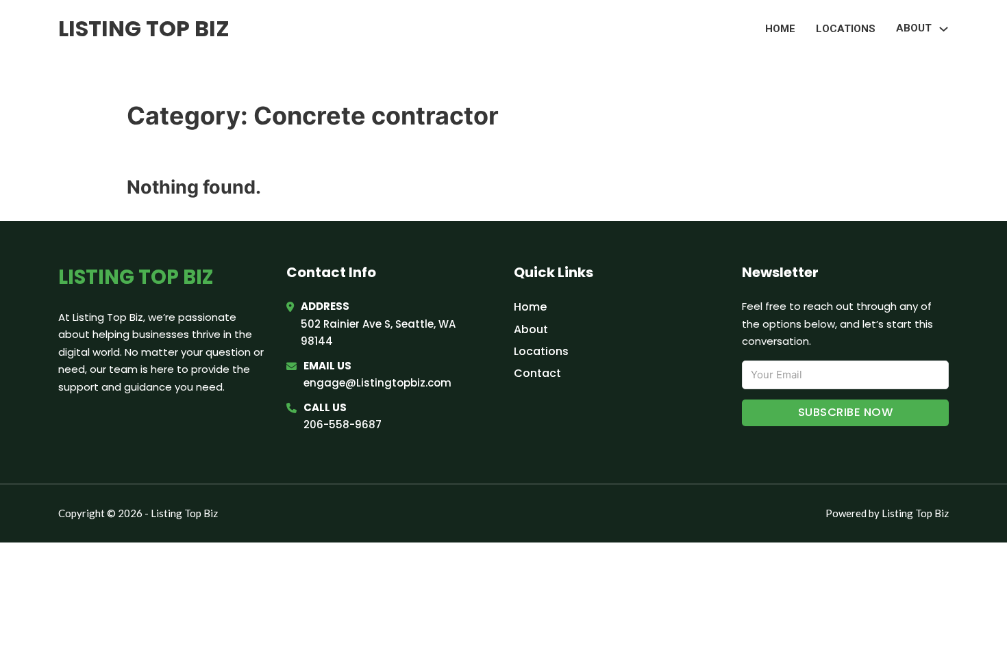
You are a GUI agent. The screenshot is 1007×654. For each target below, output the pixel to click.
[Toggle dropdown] (943, 29)
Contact (537, 373)
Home (780, 29)
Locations (845, 29)
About (531, 329)
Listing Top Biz (143, 28)
